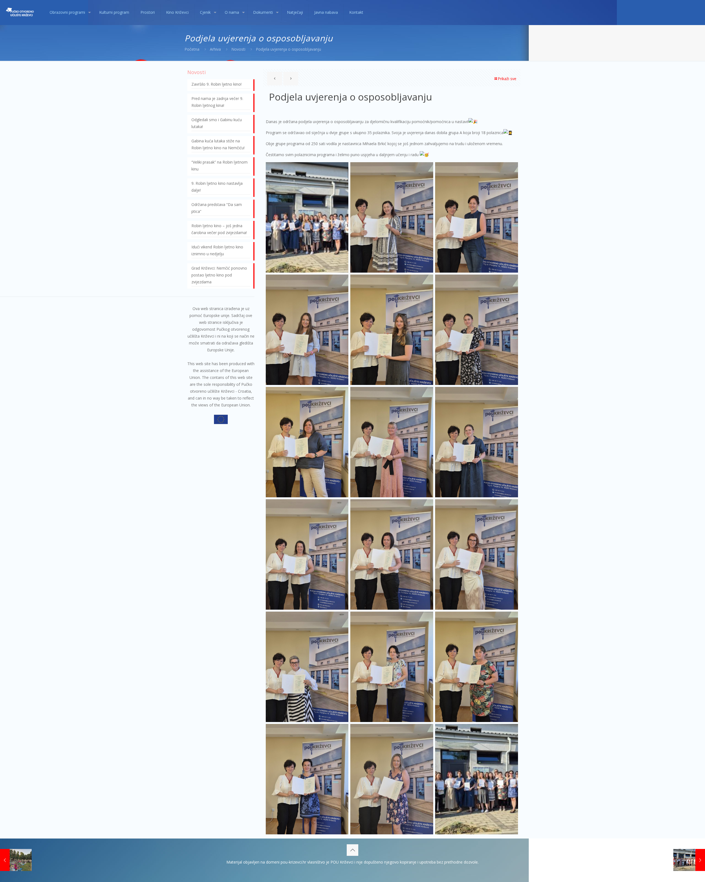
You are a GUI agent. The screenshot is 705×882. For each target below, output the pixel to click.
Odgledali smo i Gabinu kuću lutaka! (216, 123)
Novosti (238, 49)
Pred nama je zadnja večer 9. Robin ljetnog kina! (217, 102)
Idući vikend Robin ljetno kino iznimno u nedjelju (217, 250)
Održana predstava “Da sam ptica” (216, 208)
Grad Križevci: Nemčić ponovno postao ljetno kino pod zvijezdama (219, 274)
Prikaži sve (507, 78)
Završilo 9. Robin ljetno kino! (216, 84)
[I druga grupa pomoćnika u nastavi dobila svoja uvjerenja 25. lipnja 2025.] (689, 860)
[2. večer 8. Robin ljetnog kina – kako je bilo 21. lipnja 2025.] (16, 860)
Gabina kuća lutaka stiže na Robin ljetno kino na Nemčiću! (218, 144)
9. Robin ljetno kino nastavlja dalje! (217, 187)
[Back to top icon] (352, 850)
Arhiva (215, 49)
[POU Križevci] (21, 12)
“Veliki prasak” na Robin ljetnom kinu (219, 165)
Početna (192, 49)
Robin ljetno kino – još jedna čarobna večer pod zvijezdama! (219, 229)
